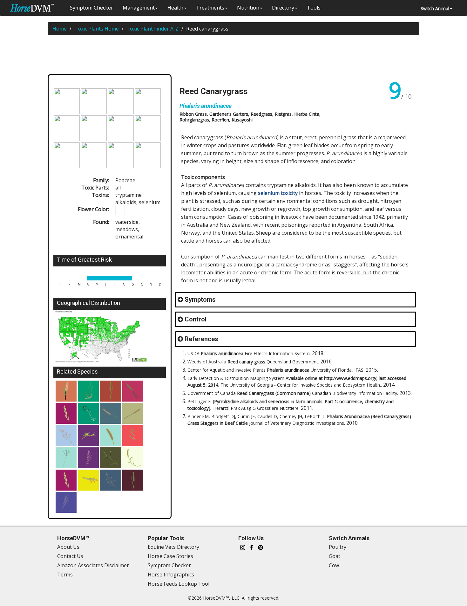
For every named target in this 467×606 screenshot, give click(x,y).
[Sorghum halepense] (66, 435)
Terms (65, 574)
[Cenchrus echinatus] (133, 458)
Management (139, 7)
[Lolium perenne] (66, 413)
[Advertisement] (236, 56)
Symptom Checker (91, 7)
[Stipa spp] (66, 502)
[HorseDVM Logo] (32, 8)
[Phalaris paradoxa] (133, 391)
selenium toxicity (278, 192)
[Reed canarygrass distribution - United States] (109, 336)
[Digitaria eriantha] (66, 458)
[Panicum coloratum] (88, 480)
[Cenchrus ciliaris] (110, 413)
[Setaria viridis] (133, 480)
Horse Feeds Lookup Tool (178, 583)
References (201, 339)
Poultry (337, 546)
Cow (334, 565)
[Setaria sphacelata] (110, 435)
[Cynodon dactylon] (88, 391)
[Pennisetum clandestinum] (88, 435)
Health (175, 7)
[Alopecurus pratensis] (110, 391)
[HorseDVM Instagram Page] (242, 547)
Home (59, 28)
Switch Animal (435, 8)
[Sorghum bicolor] (66, 391)
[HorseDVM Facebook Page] (251, 547)
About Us (68, 546)
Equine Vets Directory (173, 546)
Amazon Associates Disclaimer (93, 565)
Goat (334, 556)
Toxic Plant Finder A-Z (152, 28)
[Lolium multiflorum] (66, 480)
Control (195, 319)
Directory (283, 7)
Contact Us (70, 556)
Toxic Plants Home (96, 28)
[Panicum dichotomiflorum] (110, 480)
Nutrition (248, 7)
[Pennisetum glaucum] (133, 413)
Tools (314, 7)
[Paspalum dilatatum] (110, 458)
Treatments (210, 7)
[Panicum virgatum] (88, 458)
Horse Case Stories (170, 556)
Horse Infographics (171, 574)
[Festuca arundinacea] (88, 413)
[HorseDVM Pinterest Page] (260, 547)
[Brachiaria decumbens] (133, 435)
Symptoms (200, 299)
